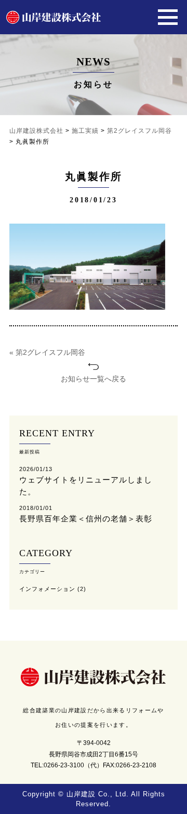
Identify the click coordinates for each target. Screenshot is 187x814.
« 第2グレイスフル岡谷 (47, 352)
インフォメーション (47, 589)
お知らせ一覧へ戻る (93, 379)
